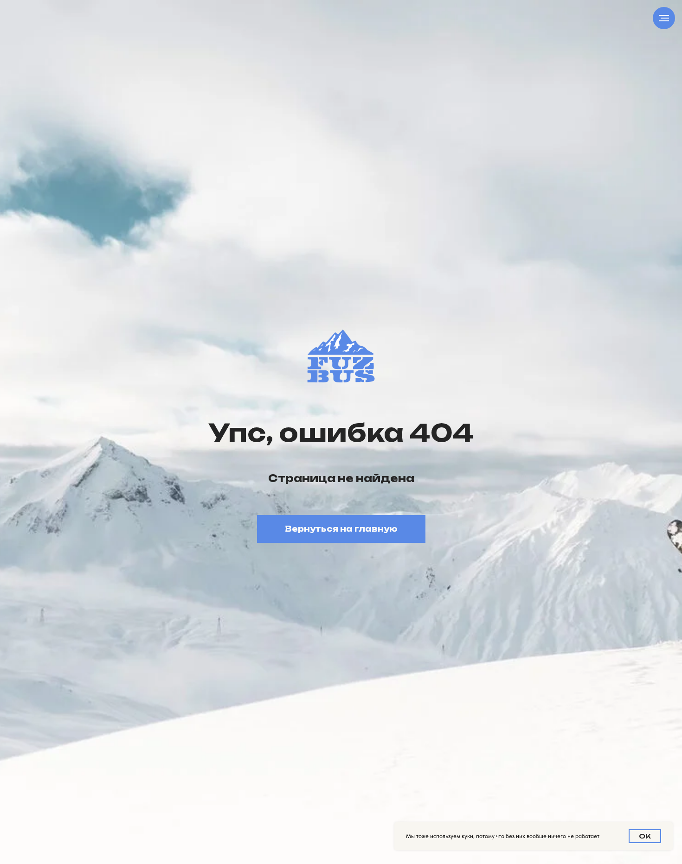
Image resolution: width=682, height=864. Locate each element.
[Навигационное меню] (664, 18)
